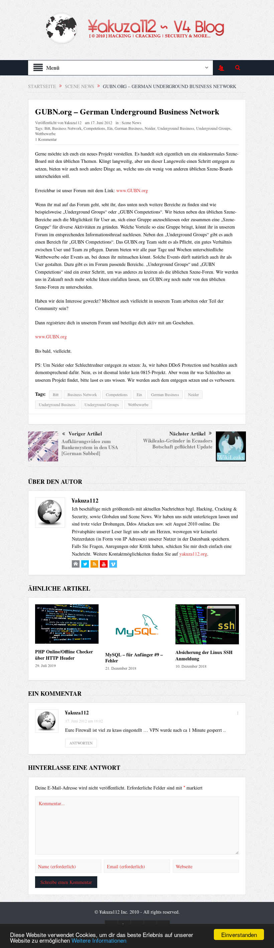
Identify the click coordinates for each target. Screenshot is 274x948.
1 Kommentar (46, 139)
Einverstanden (239, 934)
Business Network (67, 128)
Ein (110, 128)
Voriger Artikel (85, 433)
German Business (129, 128)
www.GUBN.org (132, 190)
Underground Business (175, 128)
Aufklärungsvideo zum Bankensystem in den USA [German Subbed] (89, 447)
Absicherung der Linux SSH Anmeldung (204, 655)
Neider (150, 128)
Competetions (94, 128)
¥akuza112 (73, 122)
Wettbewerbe (45, 133)
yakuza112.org (193, 554)
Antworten (81, 742)
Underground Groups (213, 128)
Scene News (131, 122)
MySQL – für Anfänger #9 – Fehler (134, 657)
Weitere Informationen (99, 940)
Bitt (47, 128)
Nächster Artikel (187, 433)
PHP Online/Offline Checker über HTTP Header (64, 654)
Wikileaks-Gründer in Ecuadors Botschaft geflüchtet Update (178, 443)
